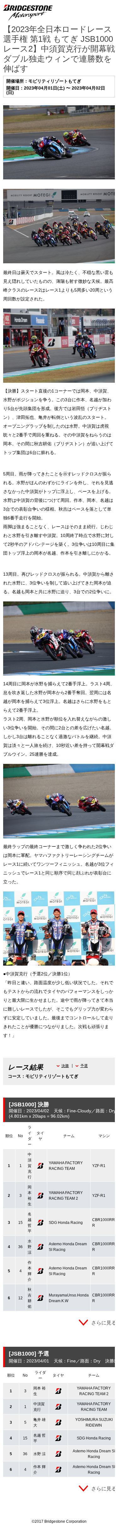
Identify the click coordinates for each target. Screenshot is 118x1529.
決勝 (65, 1066)
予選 (84, 1066)
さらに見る (103, 1322)
